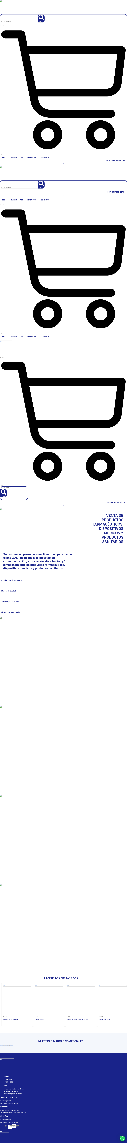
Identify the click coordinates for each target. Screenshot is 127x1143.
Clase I (5, 1016)
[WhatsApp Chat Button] (122, 1138)
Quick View (29, 1001)
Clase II (37, 1016)
